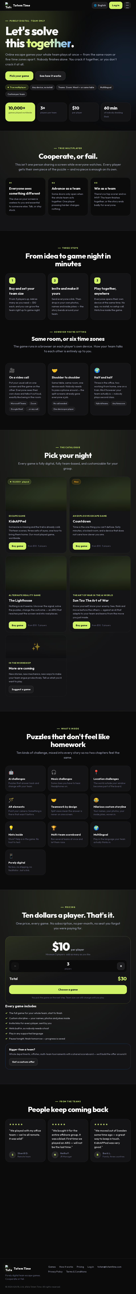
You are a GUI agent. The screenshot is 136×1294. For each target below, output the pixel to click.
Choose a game (68, 989)
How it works (66, 1266)
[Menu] (127, 5)
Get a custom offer (23, 1061)
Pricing (80, 1266)
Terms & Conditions (76, 1271)
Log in (115, 5)
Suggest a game (21, 689)
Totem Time (21, 5)
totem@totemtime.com (83, 1233)
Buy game (17, 546)
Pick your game (19, 75)
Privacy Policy (55, 1271)
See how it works (50, 75)
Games (52, 1266)
